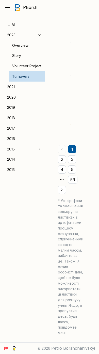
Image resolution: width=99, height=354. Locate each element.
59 (72, 179)
